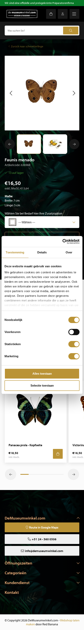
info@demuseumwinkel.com (44, 551)
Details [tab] (42, 252)
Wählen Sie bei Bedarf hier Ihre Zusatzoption (33, 213)
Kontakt (12, 592)
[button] (11, 93)
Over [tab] (69, 252)
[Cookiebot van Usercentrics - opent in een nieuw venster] (62, 241)
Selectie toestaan (42, 385)
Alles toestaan (42, 373)
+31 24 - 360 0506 (44, 539)
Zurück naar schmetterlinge (27, 46)
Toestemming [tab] (15, 252)
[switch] (74, 332)
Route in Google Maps (43, 527)
